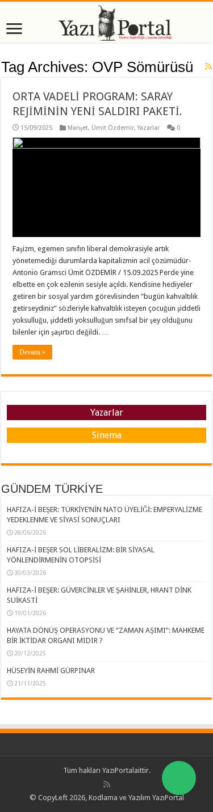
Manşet (78, 128)
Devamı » (32, 352)
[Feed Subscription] (208, 66)
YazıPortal (118, 770)
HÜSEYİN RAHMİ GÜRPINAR (51, 670)
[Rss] (106, 784)
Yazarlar (148, 128)
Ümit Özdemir (112, 128)
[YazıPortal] (106, 22)
